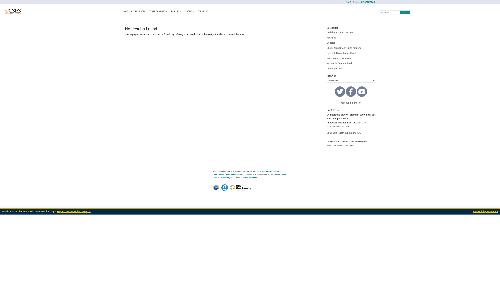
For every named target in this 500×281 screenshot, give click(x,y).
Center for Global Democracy (268, 172)
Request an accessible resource (74, 211)
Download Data (157, 12)
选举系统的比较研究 (368, 2)
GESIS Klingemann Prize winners (344, 48)
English (348, 2)
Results (175, 12)
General (331, 42)
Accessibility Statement (485, 211)
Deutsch (356, 2)
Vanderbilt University (248, 178)
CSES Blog (203, 12)
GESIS (232, 178)
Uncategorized (334, 68)
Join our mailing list (350, 102)
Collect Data (138, 12)
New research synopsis (339, 58)
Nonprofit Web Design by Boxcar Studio (340, 145)
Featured (331, 37)
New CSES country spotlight (341, 53)
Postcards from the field (339, 63)
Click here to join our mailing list (343, 133)
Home (125, 12)
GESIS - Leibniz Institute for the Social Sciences (232, 175)
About (188, 12)
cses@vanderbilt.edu (338, 126)
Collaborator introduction (340, 32)
